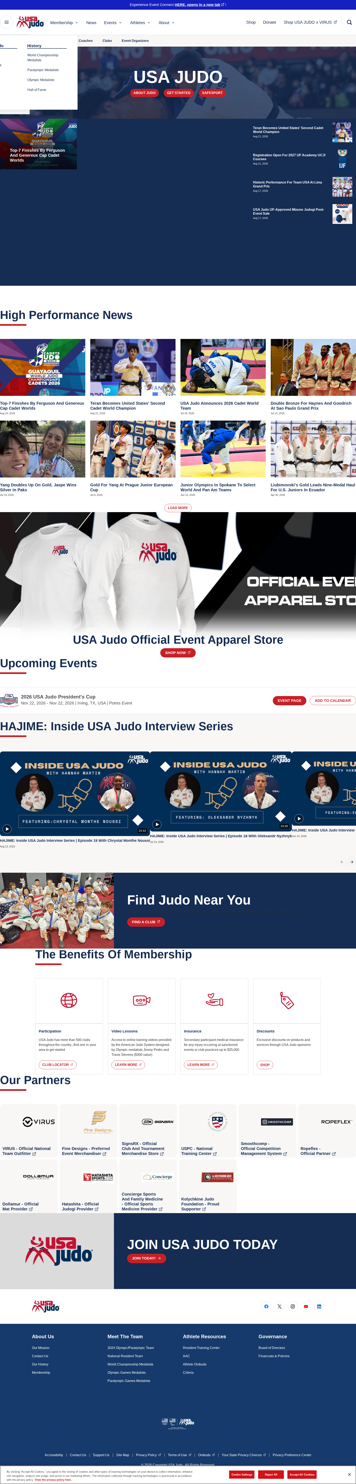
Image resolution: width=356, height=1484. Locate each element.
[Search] (349, 22)
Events (110, 22)
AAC (186, 1356)
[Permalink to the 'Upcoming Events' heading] (101, 663)
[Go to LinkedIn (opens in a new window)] (319, 1306)
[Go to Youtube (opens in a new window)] (306, 1306)
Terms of (179, 1455)
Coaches (86, 40)
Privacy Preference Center (292, 1455)
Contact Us (40, 1356)
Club (59, 1065)
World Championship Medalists (42, 57)
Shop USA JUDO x (312, 22)
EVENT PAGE (289, 700)
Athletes (137, 22)
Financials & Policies (274, 1356)
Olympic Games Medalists (127, 1372)
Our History (40, 1364)
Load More (178, 508)
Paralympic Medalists (43, 70)
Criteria (188, 1372)
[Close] (349, 1474)
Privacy (148, 1455)
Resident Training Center (201, 1348)
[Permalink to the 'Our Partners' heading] (75, 1080)
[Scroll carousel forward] (352, 862)
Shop (251, 22)
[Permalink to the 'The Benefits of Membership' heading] (196, 954)
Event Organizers (135, 40)
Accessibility (54, 1455)
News (91, 22)
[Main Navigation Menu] (6, 22)
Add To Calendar (333, 700)
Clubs (107, 40)
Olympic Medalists (40, 80)
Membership (61, 22)
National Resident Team (125, 1356)
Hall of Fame (36, 90)
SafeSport (212, 93)
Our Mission (40, 1348)
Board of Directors (272, 1348)
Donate (269, 22)
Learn (130, 1065)
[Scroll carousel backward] (342, 862)
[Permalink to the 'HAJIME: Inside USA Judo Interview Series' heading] (237, 726)
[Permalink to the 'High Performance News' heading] (137, 314)
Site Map (122, 1455)
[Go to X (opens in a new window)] (280, 1306)
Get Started (179, 93)
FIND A (148, 922)
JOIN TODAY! (144, 1258)
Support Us (101, 1455)
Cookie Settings (242, 1474)
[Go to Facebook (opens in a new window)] (266, 1306)
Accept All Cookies (302, 1474)
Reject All (271, 1474)
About (164, 22)
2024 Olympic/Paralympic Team (131, 1348)
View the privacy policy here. (53, 1479)
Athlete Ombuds (194, 1364)
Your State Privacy (244, 1455)
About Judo (145, 93)
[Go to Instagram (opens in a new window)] (293, 1306)
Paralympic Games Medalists (129, 1381)
